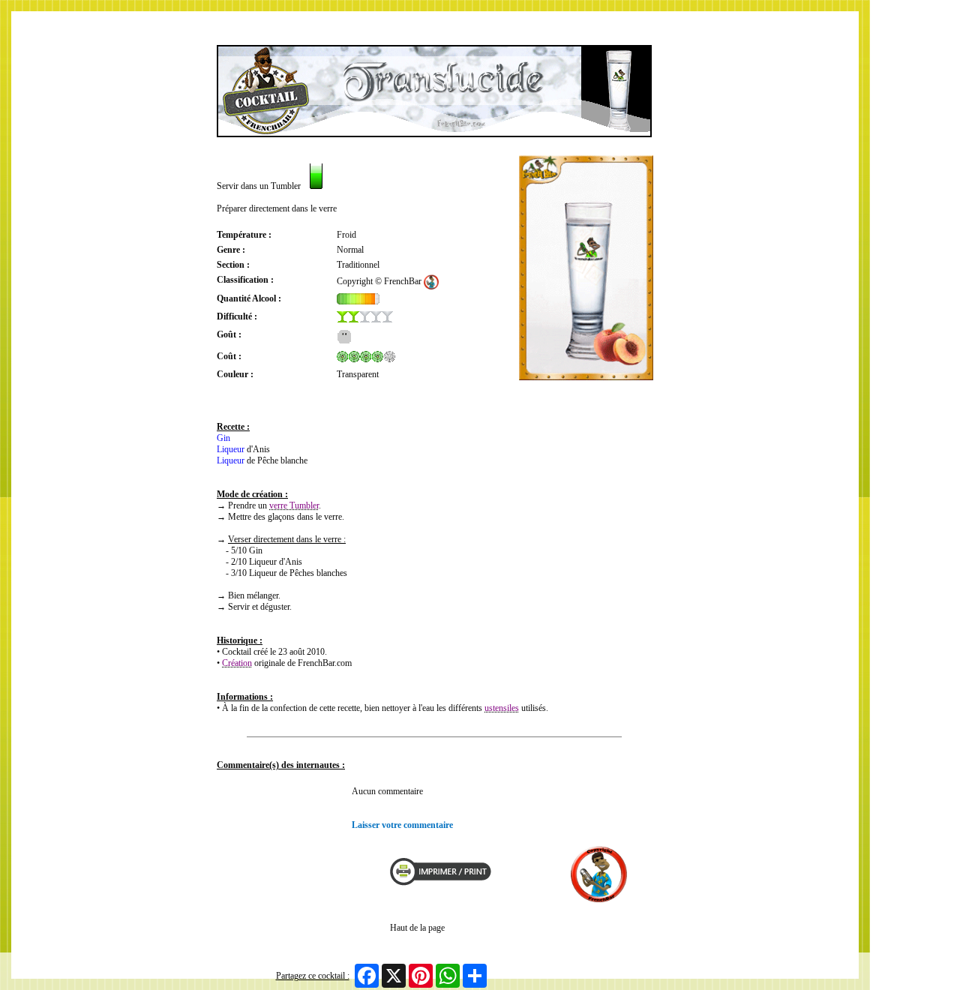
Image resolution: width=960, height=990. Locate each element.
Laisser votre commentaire (402, 825)
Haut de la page (417, 927)
